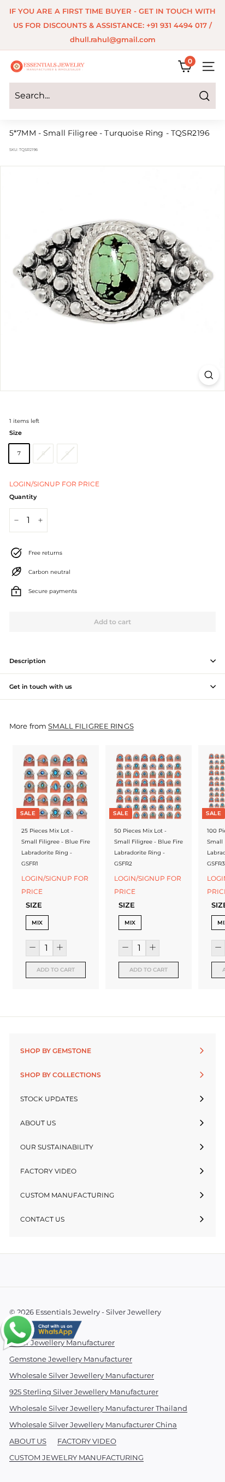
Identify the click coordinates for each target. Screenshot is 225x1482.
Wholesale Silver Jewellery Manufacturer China (93, 1424)
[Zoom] (209, 375)
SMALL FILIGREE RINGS (91, 726)
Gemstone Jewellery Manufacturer (70, 1359)
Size (15, 433)
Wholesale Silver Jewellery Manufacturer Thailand (98, 1408)
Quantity (23, 497)
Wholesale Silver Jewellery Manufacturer (81, 1375)
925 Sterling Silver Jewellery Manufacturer (83, 1391)
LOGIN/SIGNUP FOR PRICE (54, 484)
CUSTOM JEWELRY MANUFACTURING (76, 1457)
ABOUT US (27, 1441)
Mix (37, 922)
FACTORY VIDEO (86, 1441)
